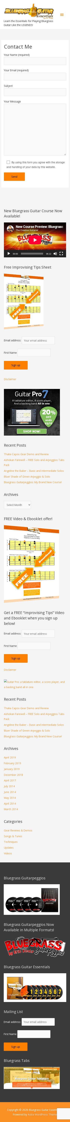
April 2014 (10, 803)
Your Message (12, 101)
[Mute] (55, 253)
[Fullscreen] (61, 253)
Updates (9, 847)
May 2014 (10, 798)
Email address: (13, 340)
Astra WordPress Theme (42, 1114)
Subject (8, 86)
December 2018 (13, 775)
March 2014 (11, 809)
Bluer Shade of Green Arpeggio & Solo (27, 476)
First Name (10, 352)
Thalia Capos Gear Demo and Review (26, 454)
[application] (35, 239)
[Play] (9, 253)
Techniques (11, 842)
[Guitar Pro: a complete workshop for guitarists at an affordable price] (35, 684)
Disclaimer (10, 379)
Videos (8, 853)
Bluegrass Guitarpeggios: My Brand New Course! (33, 482)
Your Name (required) (17, 55)
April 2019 (10, 757)
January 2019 (12, 769)
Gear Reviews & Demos (18, 830)
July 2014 (9, 786)
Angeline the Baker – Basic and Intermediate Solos (34, 471)
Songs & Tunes (13, 836)
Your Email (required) (16, 70)
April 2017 (10, 780)
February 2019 (12, 763)
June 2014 (10, 792)
